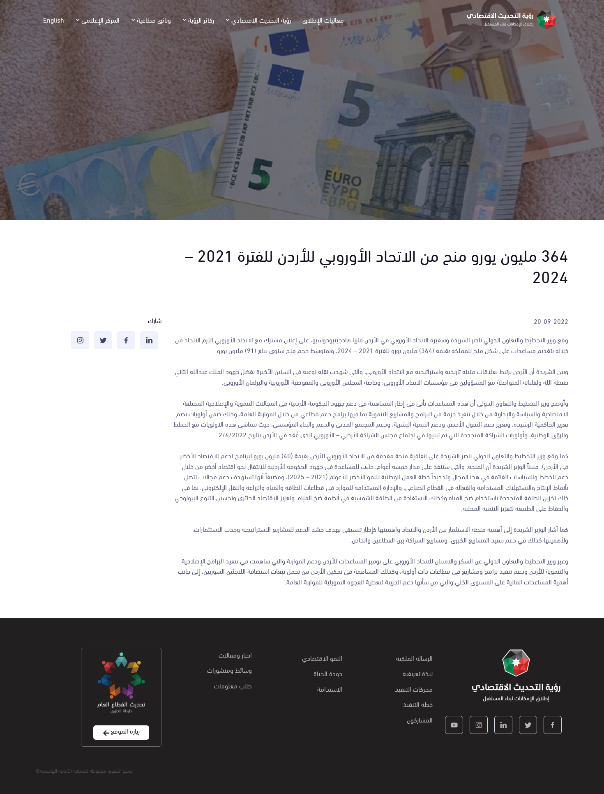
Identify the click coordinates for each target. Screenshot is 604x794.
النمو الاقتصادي (322, 658)
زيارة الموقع (124, 730)
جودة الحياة (328, 673)
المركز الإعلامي (100, 19)
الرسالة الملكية (414, 658)
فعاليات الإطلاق (322, 19)
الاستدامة (329, 689)
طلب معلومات (233, 685)
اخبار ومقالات (235, 654)
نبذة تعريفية (418, 673)
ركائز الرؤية (201, 19)
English (53, 19)
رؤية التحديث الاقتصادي (261, 19)
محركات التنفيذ (414, 689)
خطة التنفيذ (418, 704)
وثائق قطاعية (154, 19)
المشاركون (420, 719)
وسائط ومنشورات (229, 670)
